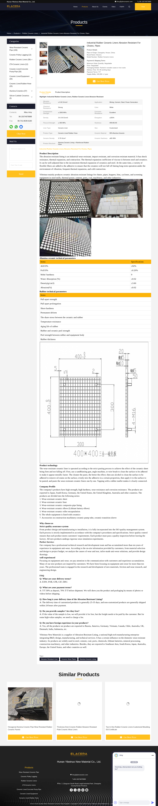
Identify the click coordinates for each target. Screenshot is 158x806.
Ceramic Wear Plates (69, 659)
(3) (19, 97)
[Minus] (152, 755)
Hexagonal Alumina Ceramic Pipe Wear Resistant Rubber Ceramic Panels (30, 728)
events (105, 7)
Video (113, 7)
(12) (20, 55)
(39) (20, 59)
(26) (18, 70)
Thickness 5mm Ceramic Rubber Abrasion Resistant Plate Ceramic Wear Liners (77, 728)
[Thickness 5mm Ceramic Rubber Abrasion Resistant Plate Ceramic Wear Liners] (79, 704)
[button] (11, 709)
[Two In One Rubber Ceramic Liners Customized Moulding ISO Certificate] (128, 704)
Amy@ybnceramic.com (125, 1)
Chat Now (21, 133)
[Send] (152, 802)
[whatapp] (16, 127)
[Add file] (115, 802)
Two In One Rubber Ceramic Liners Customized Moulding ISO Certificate (128, 728)
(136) (18, 49)
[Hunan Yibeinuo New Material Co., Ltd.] (13, 6)
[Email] (21, 126)
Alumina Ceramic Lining (88, 659)
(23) (20, 85)
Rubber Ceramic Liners (30, 33)
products (17, 33)
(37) (18, 91)
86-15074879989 (145, 1)
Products (85, 7)
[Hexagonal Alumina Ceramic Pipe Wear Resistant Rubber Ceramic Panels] (30, 704)
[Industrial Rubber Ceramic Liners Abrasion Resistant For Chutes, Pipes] (66, 59)
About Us (95, 7)
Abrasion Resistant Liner (49, 659)
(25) (19, 77)
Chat (143, 7)
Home (75, 7)
